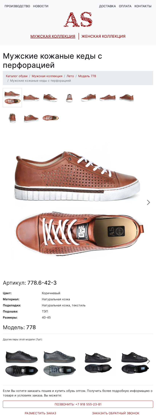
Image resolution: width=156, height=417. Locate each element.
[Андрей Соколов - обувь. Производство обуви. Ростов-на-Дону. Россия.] (78, 19)
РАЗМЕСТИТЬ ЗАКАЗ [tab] (40, 413)
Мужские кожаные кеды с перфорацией (40, 80)
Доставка (107, 6)
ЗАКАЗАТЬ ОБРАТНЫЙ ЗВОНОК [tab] (115, 413)
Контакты (143, 6)
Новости (40, 6)
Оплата (125, 6)
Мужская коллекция (47, 76)
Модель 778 (87, 76)
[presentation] (148, 204)
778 (19, 327)
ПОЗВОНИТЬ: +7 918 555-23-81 (78, 404)
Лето (70, 76)
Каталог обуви (17, 76)
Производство (17, 6)
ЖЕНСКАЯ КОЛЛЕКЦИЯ (103, 36)
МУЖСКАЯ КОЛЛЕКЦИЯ (52, 36)
